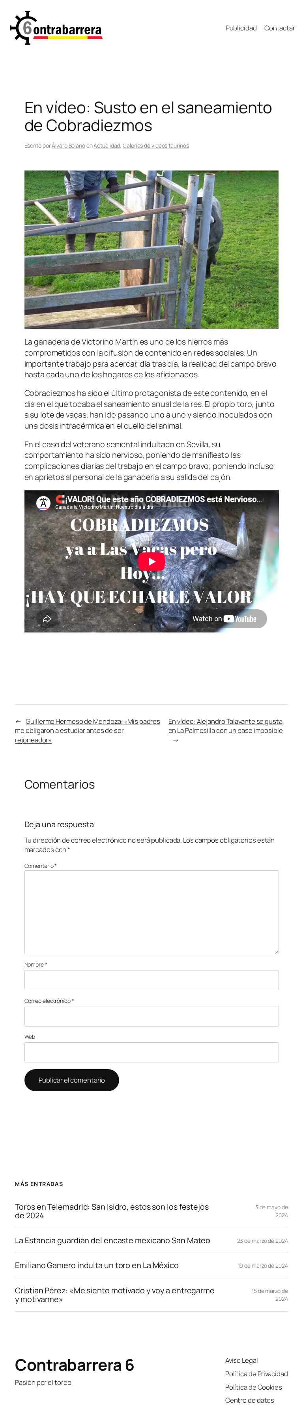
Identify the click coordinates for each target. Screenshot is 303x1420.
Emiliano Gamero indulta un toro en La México (97, 1265)
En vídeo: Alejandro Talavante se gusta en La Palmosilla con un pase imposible (225, 726)
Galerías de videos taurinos (156, 145)
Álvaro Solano (68, 145)
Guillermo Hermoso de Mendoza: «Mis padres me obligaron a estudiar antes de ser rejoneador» (87, 730)
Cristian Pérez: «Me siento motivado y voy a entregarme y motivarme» (115, 1295)
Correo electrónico (49, 1000)
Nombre (35, 964)
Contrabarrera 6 (75, 1364)
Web (30, 1036)
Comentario (40, 865)
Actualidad (107, 145)
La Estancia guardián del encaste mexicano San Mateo (112, 1240)
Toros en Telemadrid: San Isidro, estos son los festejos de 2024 (112, 1211)
